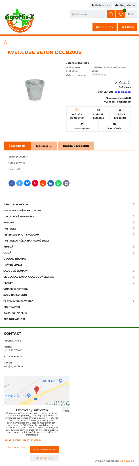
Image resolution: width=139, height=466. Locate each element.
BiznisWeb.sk (127, 460)
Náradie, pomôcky (16, 204)
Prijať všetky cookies (44, 449)
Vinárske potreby (15, 289)
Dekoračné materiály (18, 216)
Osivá (7, 252)
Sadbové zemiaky (15, 270)
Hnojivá (9, 222)
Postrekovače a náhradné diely (26, 240)
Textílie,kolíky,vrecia (18, 301)
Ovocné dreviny (14, 258)
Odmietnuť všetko (44, 458)
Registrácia (127, 5)
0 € (131, 14)
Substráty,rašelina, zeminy (22, 210)
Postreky (9, 228)
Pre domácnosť (14, 319)
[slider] (99, 74)
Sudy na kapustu (15, 295)
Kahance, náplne (15, 313)
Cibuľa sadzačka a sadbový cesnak (28, 276)
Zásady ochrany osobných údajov (23, 439)
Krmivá (8, 246)
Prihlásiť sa (102, 5)
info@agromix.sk (13, 366)
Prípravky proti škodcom (21, 234)
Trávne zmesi (12, 264)
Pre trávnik (11, 307)
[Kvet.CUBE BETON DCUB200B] (35, 90)
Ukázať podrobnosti (15, 447)
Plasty (8, 282)
